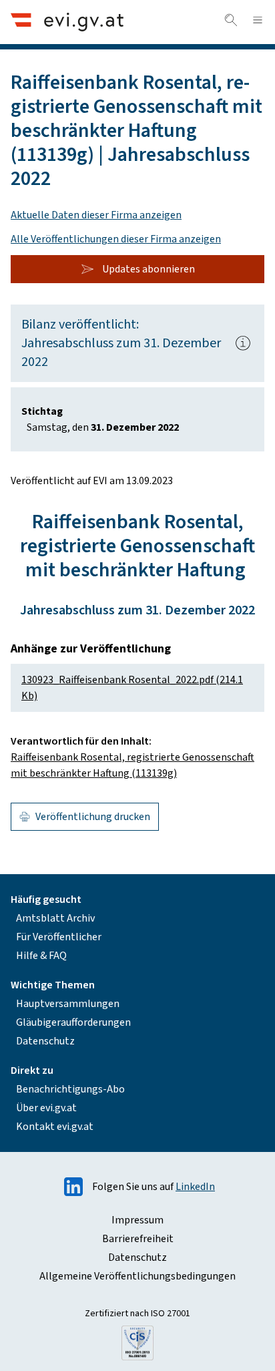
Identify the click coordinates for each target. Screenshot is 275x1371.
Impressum (137, 1220)
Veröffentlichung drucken (92, 816)
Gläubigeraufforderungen (73, 1022)
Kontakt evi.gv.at (54, 1126)
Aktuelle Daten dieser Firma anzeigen (96, 215)
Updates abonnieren (148, 269)
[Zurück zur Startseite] (67, 22)
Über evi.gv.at (46, 1108)
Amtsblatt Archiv (55, 918)
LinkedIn (195, 1186)
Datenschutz (45, 1041)
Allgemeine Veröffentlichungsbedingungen (137, 1276)
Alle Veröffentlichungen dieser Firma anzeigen (116, 239)
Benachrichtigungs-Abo (70, 1089)
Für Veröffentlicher (58, 937)
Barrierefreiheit (138, 1238)
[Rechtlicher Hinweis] (243, 343)
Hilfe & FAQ (41, 955)
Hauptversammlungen (67, 1003)
